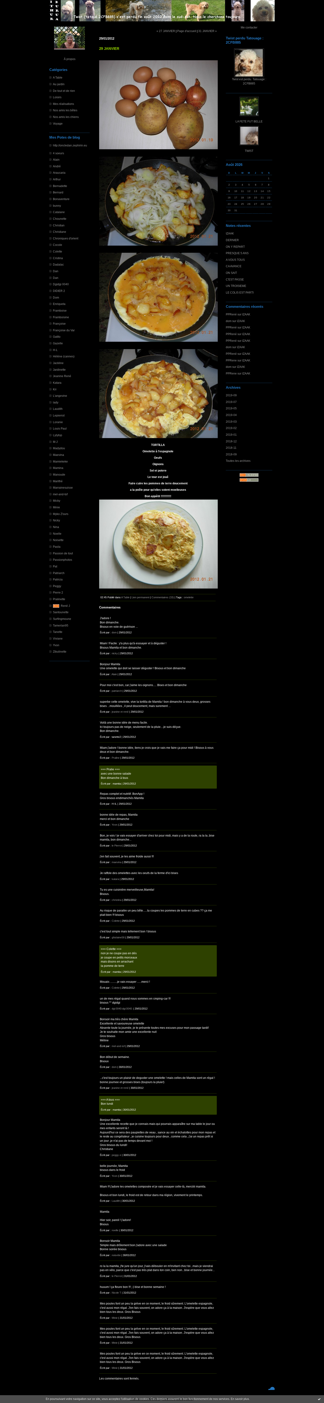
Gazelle (58, 343)
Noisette (58, 540)
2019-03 (231, 421)
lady (55, 402)
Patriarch (59, 573)
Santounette (61, 612)
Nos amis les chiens (66, 116)
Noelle (57, 533)
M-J (55, 441)
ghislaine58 (118, 937)
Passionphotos (62, 559)
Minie (56, 507)
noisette (116, 1255)
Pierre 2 (58, 592)
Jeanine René (62, 376)
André (57, 166)
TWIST (249, 150)
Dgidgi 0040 (61, 284)
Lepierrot (59, 415)
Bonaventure (61, 199)
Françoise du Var (64, 330)
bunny (57, 205)
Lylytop (57, 435)
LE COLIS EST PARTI (240, 292)
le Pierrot (117, 845)
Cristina (58, 258)
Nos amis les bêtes (65, 110)
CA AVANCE (233, 266)
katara (115, 879)
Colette (57, 251)
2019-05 (231, 408)
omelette (189, 597)
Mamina (58, 467)
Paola (56, 546)
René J (65, 605)
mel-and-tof (60, 494)
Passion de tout (63, 553)
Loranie (58, 422)
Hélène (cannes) (63, 356)
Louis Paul (60, 428)
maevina (116, 862)
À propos (69, 59)
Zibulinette (59, 651)
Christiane (59, 231)
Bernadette (60, 185)
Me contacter (249, 27)
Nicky (56, 520)
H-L (55, 349)
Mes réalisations (63, 103)
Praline (116, 757)
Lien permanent (140, 597)
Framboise (60, 310)
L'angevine (60, 395)
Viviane (58, 638)
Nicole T (116, 1292)
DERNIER (232, 240)
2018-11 (231, 447)
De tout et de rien (64, 90)
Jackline (58, 363)
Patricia (58, 579)
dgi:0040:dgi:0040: (122, 1008)
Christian (59, 225)
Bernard (58, 192)
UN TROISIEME (236, 285)
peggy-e (116, 1155)
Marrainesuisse (63, 487)
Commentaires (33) (163, 597)
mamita (117, 783)
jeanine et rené (120, 711)
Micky (56, 500)
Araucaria (59, 172)
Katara (57, 382)
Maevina (58, 454)
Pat (55, 566)
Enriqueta (59, 303)
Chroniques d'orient (65, 238)
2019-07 (231, 401)
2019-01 (231, 434)
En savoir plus (240, 1399)
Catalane (59, 212)
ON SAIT (231, 272)
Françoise (59, 323)
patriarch (117, 690)
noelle (115, 1230)
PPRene (231, 360)
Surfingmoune (62, 618)
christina (116, 899)
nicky (115, 653)
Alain (56, 159)
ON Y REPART (235, 246)
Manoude (59, 474)
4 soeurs (58, 153)
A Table (57, 77)
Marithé (58, 481)
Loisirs (57, 97)
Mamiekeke (60, 461)
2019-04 (231, 414)
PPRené (231, 314)
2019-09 (231, 395)
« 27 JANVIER (166, 31)
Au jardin (59, 84)
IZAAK (230, 233)
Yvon (56, 645)
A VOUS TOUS (235, 259)
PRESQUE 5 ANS (237, 253)
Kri (54, 389)
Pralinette (59, 599)
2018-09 (231, 454)
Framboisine (61, 317)
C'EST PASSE (235, 279)
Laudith (58, 408)
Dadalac (58, 264)
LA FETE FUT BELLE (249, 121)
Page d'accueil (186, 31)
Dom (56, 297)
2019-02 (231, 428)
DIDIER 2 (59, 290)
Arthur (57, 179)
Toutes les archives (238, 460)
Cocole (57, 244)
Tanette (57, 631)
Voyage (58, 123)
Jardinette (59, 369)
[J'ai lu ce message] (319, 1399)
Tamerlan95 (60, 625)
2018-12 (231, 441)
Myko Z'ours (60, 513)
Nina (56, 526)
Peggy (57, 586)
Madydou (59, 448)
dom (228, 321)
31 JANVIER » (207, 31)
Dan (55, 271)
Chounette (59, 218)
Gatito (56, 336)
